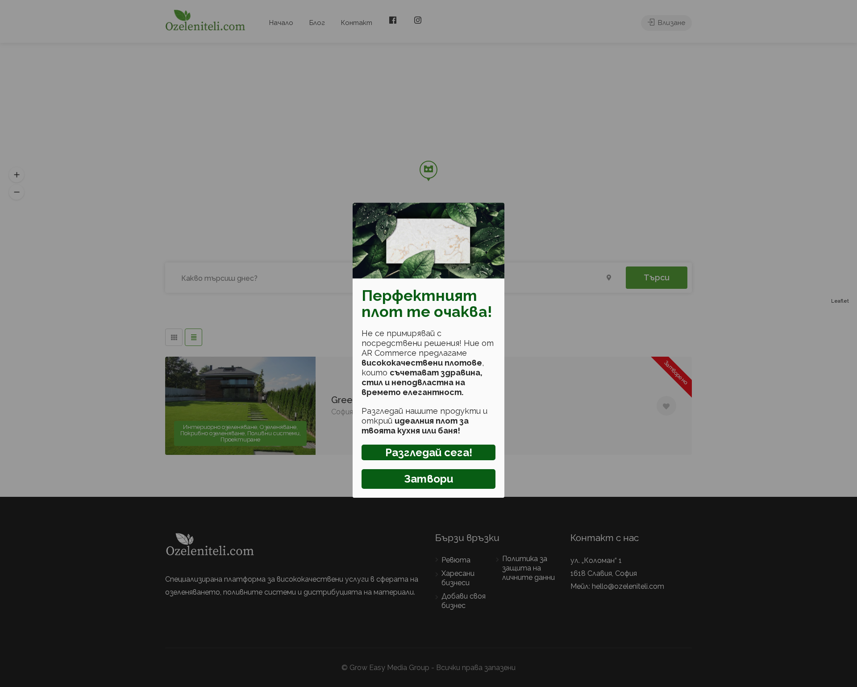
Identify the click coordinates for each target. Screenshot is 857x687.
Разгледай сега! (428, 452)
